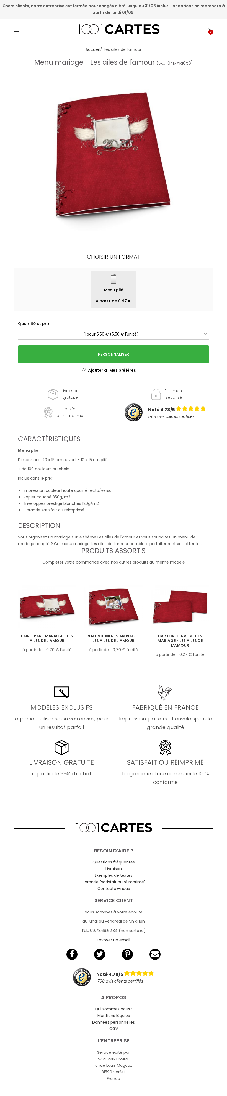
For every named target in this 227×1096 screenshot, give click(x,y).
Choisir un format (113, 257)
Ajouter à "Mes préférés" (113, 370)
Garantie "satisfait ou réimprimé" (113, 882)
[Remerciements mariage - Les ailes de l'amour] (113, 607)
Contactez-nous (113, 888)
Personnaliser (113, 354)
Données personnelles (113, 1022)
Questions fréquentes (113, 862)
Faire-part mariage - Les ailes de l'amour (47, 638)
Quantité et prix (33, 323)
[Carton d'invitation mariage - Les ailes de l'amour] (180, 607)
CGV (113, 1028)
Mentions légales (113, 1015)
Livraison (113, 868)
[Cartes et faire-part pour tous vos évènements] (113, 30)
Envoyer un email (113, 940)
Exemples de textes (113, 875)
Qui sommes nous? (113, 1009)
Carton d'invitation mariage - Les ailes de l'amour (180, 640)
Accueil (93, 49)
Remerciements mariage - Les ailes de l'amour (113, 638)
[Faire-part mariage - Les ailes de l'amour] (47, 607)
